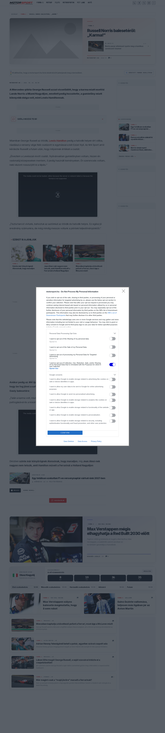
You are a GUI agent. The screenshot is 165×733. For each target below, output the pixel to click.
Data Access (82, 441)
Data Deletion (69, 441)
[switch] (112, 338)
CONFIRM (65, 433)
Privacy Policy (96, 441)
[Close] (124, 292)
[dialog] (82, 366)
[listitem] (82, 333)
